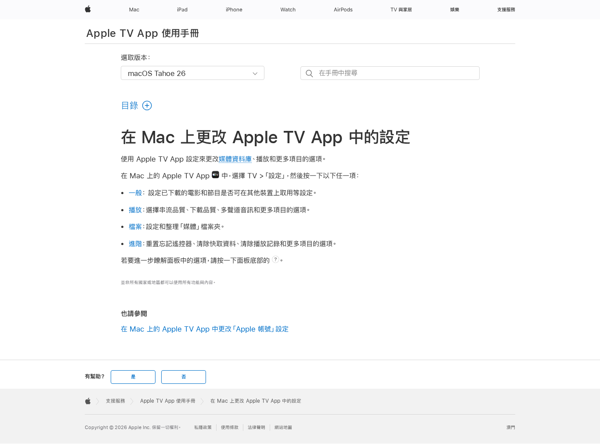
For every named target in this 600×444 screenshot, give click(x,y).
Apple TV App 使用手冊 (142, 33)
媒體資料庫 (235, 158)
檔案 (135, 226)
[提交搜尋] (309, 73)
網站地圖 (283, 427)
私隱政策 (203, 427)
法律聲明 (256, 427)
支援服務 (115, 401)
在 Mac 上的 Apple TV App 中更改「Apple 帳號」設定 (205, 328)
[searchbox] (390, 73)
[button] (137, 105)
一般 (135, 192)
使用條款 (230, 427)
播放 (135, 209)
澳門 (510, 427)
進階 (135, 243)
